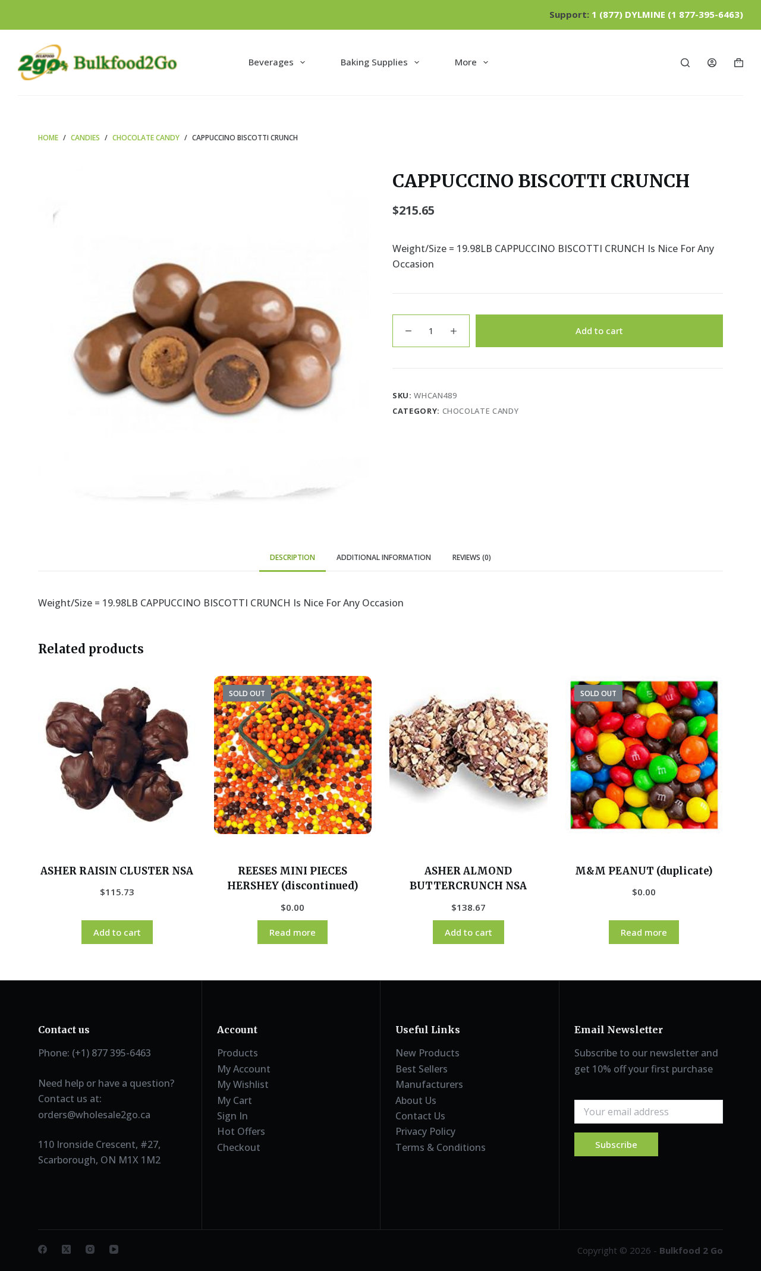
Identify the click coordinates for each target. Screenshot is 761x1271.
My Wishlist (243, 1084)
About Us (415, 1100)
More (466, 62)
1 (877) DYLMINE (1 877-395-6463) (667, 14)
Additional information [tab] (384, 557)
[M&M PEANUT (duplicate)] (644, 755)
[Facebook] (42, 1249)
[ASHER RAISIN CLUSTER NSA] (117, 755)
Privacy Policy (425, 1131)
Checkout (238, 1147)
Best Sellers (421, 1068)
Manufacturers (429, 1084)
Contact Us (420, 1115)
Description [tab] (292, 557)
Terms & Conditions (440, 1147)
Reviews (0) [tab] (471, 557)
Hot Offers (241, 1131)
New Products (427, 1052)
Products (237, 1052)
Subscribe (616, 1144)
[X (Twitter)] (66, 1249)
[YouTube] (113, 1249)
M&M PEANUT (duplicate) (644, 870)
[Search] (685, 62)
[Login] (711, 62)
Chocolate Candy (480, 410)
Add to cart (599, 330)
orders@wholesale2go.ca (94, 1114)
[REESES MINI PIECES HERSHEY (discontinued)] (293, 755)
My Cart (234, 1100)
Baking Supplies (374, 62)
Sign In (232, 1115)
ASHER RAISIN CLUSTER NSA (116, 870)
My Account (244, 1068)
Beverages (271, 62)
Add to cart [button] (117, 932)
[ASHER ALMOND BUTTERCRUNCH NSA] (468, 755)
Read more (292, 932)
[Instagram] (90, 1249)
